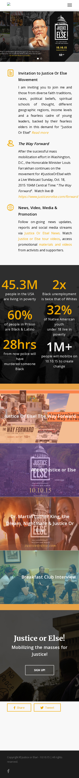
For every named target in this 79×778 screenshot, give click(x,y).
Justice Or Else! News (42, 233)
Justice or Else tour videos (39, 239)
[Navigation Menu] (69, 5)
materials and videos (55, 244)
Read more (40, 132)
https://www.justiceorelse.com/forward (48, 196)
